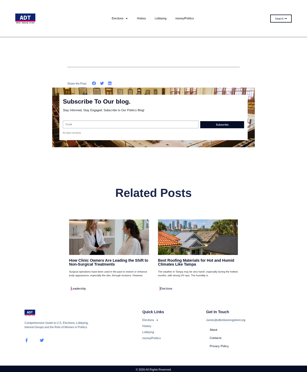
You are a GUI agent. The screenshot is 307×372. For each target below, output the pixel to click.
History (141, 18)
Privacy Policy (219, 346)
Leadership (78, 288)
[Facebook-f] (27, 340)
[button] (94, 83)
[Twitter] (42, 340)
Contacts (216, 338)
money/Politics (184, 18)
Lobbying (160, 18)
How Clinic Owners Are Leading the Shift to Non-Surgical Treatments (108, 262)
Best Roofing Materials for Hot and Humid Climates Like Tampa (196, 262)
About (213, 329)
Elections (117, 18)
